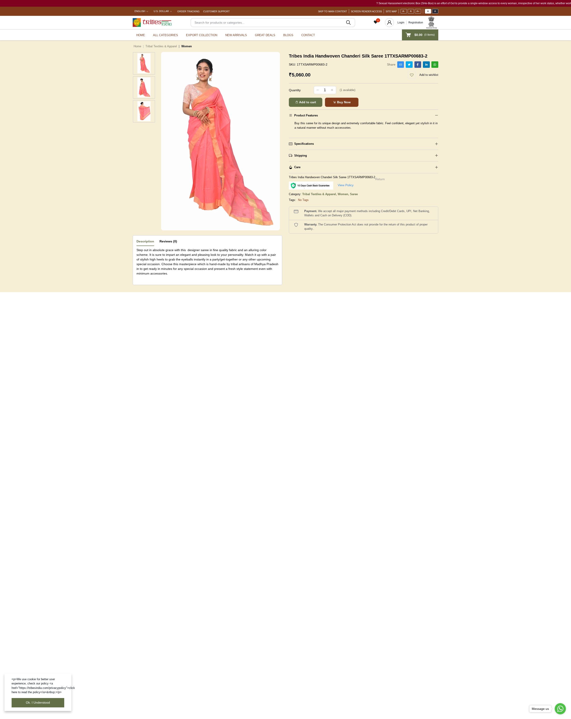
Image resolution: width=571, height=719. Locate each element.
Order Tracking (188, 11)
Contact (308, 35)
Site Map (391, 11)
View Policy (346, 185)
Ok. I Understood (38, 702)
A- (403, 11)
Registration (415, 22)
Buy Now (343, 102)
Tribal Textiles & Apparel (161, 46)
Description (145, 241)
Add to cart (307, 102)
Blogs (288, 35)
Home (140, 35)
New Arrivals (236, 35)
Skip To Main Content (332, 11)
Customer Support (216, 11)
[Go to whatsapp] (560, 708)
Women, (344, 194)
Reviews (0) (168, 241)
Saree (354, 194)
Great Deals (265, 35)
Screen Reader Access (366, 11)
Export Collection (201, 35)
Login (400, 22)
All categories (165, 35)
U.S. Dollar (161, 11)
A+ (417, 11)
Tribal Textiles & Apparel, (320, 194)
